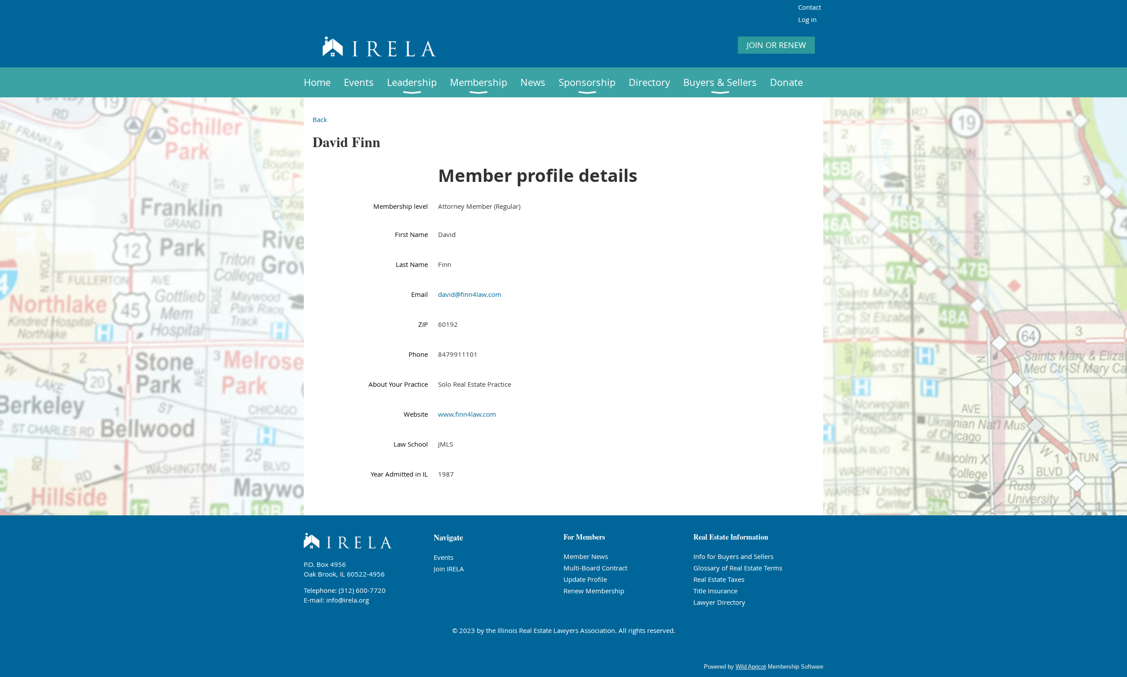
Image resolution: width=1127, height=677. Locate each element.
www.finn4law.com (467, 414)
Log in (807, 19)
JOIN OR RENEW (776, 45)
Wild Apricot (751, 666)
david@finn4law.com (469, 294)
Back (320, 119)
